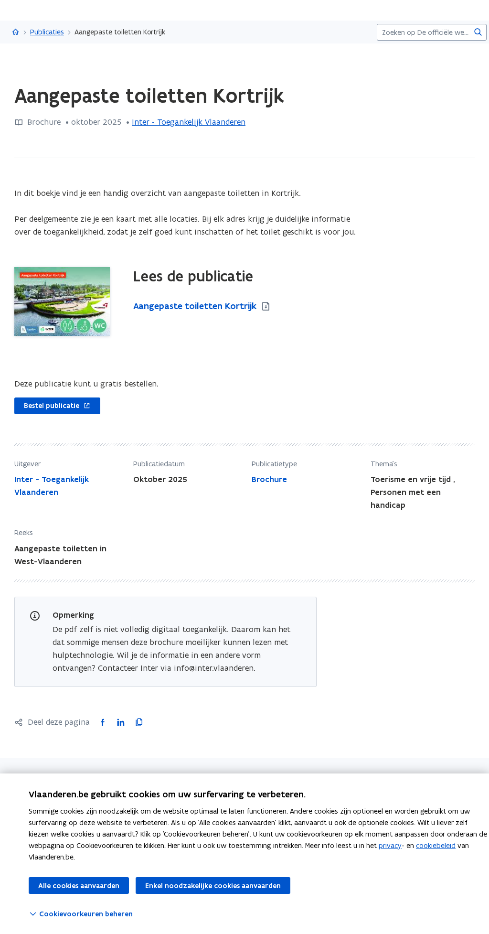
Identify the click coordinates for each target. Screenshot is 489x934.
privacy (390, 845)
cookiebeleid (436, 845)
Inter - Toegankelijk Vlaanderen (188, 122)
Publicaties (47, 31)
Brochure (269, 479)
